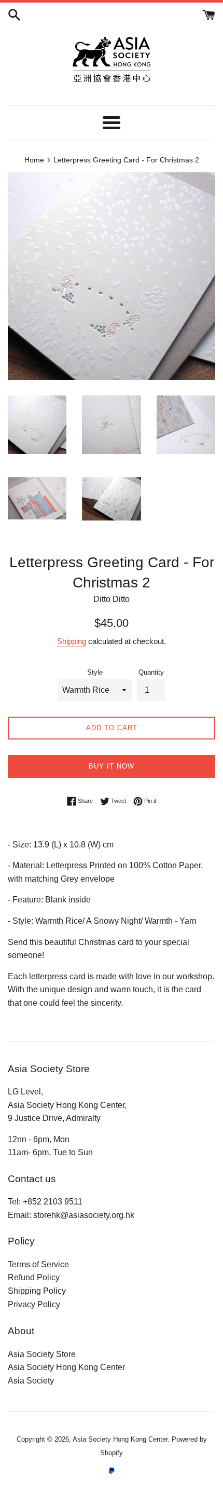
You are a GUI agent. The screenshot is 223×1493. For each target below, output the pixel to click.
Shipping (71, 641)
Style (95, 672)
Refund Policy (34, 1277)
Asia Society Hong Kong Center (66, 1367)
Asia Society (31, 1380)
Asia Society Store (42, 1354)
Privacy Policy (34, 1304)
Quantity (151, 672)
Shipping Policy (37, 1290)
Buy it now (111, 766)
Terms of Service (38, 1264)
